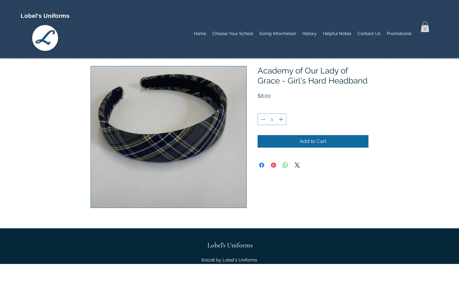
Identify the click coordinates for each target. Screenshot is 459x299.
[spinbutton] (272, 119)
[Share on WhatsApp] (285, 165)
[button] (425, 27)
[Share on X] (297, 165)
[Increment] (281, 119)
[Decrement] (262, 119)
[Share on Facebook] (261, 165)
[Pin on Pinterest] (273, 165)
